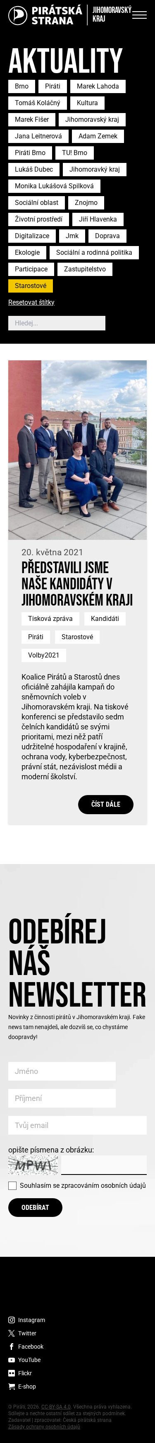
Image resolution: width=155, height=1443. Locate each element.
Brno (22, 86)
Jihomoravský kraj (92, 119)
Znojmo (86, 203)
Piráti (52, 86)
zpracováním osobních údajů (103, 1185)
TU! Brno (74, 153)
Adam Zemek (98, 136)
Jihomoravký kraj (94, 169)
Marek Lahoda (98, 86)
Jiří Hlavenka (98, 219)
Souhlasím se (83, 1185)
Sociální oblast (36, 203)
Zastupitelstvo (85, 269)
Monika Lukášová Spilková (54, 186)
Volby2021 (44, 655)
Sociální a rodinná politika (94, 252)
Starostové (30, 286)
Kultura (87, 103)
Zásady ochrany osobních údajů (44, 1427)
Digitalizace (32, 236)
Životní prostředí (38, 219)
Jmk (72, 236)
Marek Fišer (32, 119)
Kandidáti (105, 619)
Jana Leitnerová (38, 136)
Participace (31, 269)
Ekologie (27, 252)
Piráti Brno (30, 153)
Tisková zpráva (50, 619)
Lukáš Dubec (34, 169)
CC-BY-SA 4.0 (56, 1407)
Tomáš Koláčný (37, 103)
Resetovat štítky (31, 302)
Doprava (107, 236)
